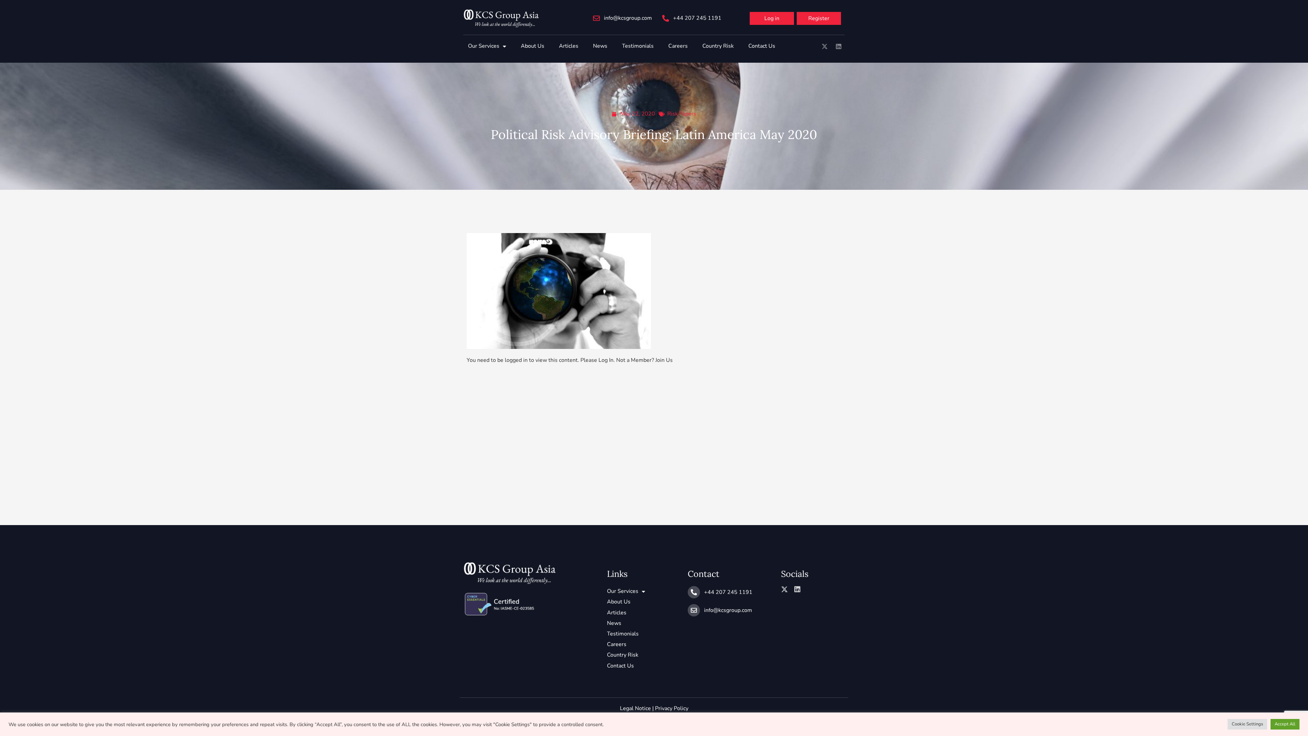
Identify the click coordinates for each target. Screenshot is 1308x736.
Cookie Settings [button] (1247, 724)
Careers (678, 46)
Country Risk (718, 46)
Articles (568, 46)
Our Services (483, 46)
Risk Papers (681, 114)
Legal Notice (635, 708)
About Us (532, 46)
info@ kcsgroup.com (628, 18)
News (600, 46)
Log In (605, 360)
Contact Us (761, 46)
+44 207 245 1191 (697, 18)
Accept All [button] (1285, 724)
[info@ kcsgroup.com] (596, 18)
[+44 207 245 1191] (665, 18)
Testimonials (638, 46)
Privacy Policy (671, 708)
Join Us (664, 360)
